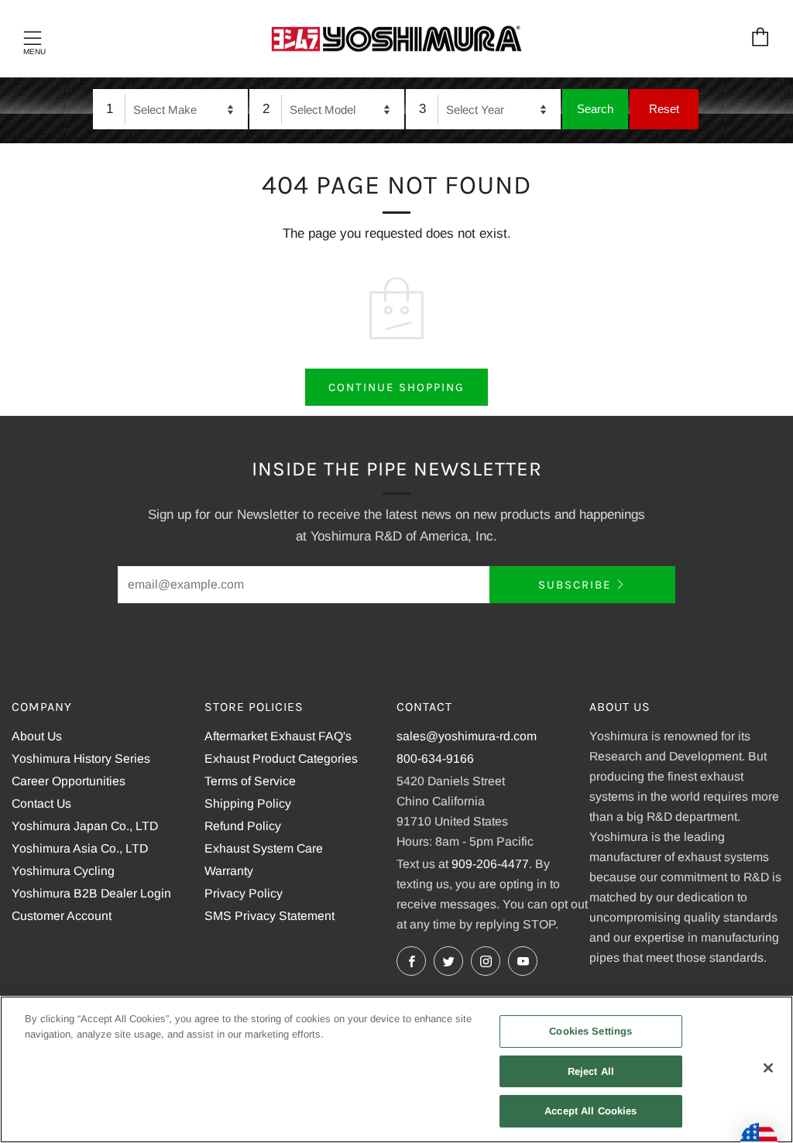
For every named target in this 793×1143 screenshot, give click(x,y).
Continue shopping (396, 387)
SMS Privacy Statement (269, 915)
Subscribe (574, 585)
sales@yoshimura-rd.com (466, 736)
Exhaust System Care (263, 848)
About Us (37, 736)
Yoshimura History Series (81, 758)
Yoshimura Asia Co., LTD (80, 848)
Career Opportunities (68, 781)
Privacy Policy (243, 893)
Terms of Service (250, 781)
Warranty (228, 870)
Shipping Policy (247, 803)
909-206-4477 (490, 863)
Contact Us (41, 803)
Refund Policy (242, 825)
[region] (396, 1069)
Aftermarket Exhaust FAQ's (278, 736)
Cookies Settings (590, 1031)
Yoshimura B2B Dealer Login (91, 893)
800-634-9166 (435, 758)
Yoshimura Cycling (63, 870)
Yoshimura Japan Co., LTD (85, 825)
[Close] (768, 1068)
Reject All (591, 1071)
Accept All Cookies (590, 1111)
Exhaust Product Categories (281, 758)
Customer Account (62, 915)
